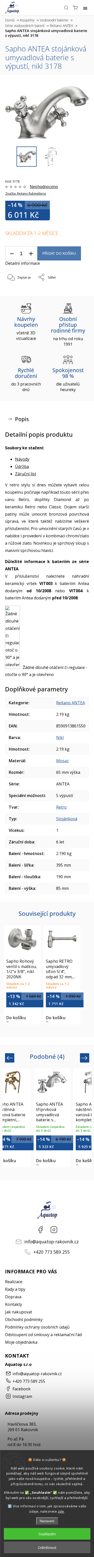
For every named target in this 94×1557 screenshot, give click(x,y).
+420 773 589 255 (51, 1252)
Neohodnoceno (44, 187)
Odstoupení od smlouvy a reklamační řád (43, 1334)
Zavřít (78, 290)
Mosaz (62, 760)
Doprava (13, 1297)
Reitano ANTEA (70, 703)
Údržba (22, 466)
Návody (22, 459)
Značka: (25, 193)
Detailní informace (22, 263)
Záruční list (25, 474)
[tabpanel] (22, 974)
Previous (10, 1058)
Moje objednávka (21, 1342)
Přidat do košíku (59, 253)
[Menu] (85, 8)
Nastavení (47, 1521)
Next (85, 1058)
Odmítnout (47, 1547)
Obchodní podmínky (24, 1319)
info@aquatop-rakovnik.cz (51, 1242)
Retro (61, 807)
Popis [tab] (22, 419)
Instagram (54, 1229)
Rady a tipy (15, 1289)
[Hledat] (66, 7)
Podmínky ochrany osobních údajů (37, 1327)
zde (61, 1511)
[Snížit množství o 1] (12, 253)
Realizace (13, 1281)
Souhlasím (47, 1533)
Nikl (60, 737)
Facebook (40, 1229)
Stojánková (66, 818)
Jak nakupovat (18, 1312)
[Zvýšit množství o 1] (31, 253)
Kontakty (13, 1304)
